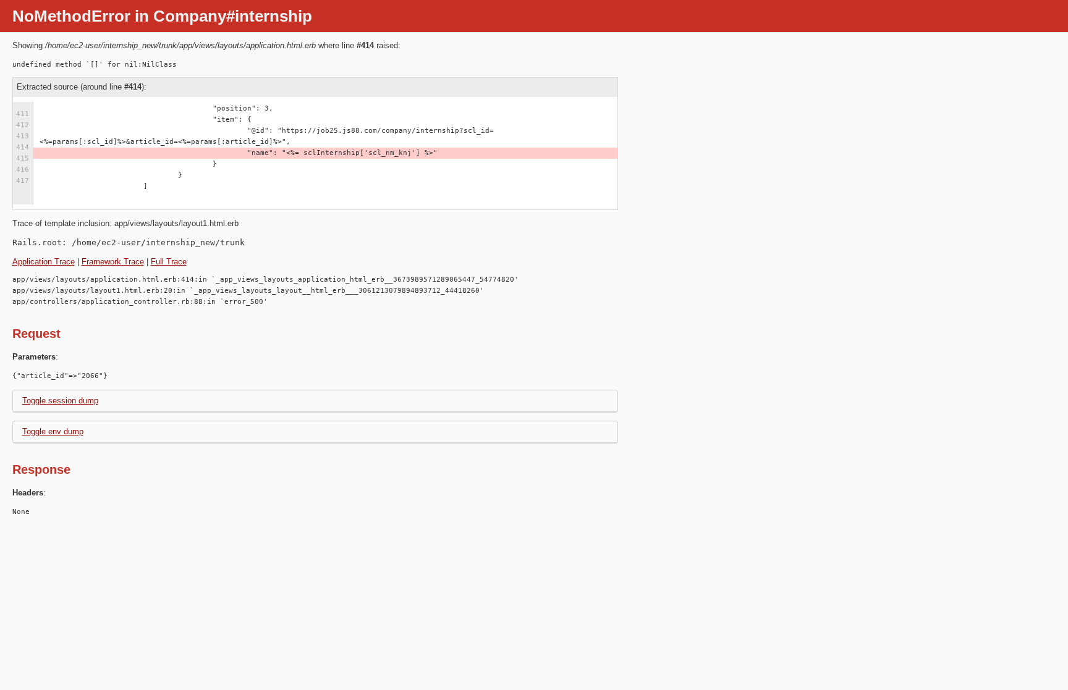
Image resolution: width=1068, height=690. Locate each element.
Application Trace (43, 261)
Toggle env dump (52, 431)
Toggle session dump (60, 400)
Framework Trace (113, 261)
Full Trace (169, 261)
